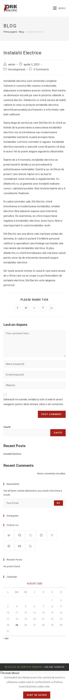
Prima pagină (10, 31)
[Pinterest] (52, 535)
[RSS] (30, 546)
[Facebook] (20, 535)
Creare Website (54, 667)
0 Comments (41, 69)
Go (58, 503)
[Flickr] (9, 546)
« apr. (6, 638)
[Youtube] (20, 546)
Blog (21, 31)
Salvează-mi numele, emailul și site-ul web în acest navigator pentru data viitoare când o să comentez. (34, 402)
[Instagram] (30, 535)
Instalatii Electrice (12, 454)
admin (11, 64)
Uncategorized (16, 69)
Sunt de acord (37, 695)
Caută (7, 427)
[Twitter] (9, 535)
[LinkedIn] (41, 535)
